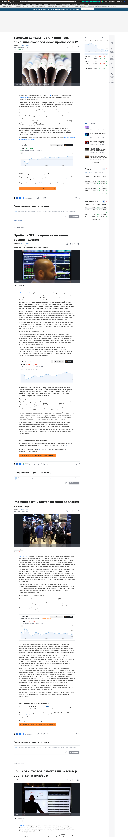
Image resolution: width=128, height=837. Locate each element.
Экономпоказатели (65, 6)
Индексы (93, 37)
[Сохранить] (71, 46)
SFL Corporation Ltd (25, 293)
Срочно (22, 6)
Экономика (49, 6)
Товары (98, 37)
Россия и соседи (56, 6)
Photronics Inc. (23, 556)
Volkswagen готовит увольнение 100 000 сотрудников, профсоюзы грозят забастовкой (98, 149)
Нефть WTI (87, 56)
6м (29, 153)
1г (31, 153)
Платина (87, 63)
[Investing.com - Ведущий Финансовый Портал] (8, 1)
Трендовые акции (90, 201)
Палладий (87, 65)
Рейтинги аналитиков (102, 6)
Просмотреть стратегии (45, 618)
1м (26, 153)
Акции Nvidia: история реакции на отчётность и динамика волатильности (97, 135)
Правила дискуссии (18, 220)
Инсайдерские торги (92, 6)
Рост (96, 172)
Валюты (87, 37)
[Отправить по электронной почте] (42, 198)
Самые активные (89, 172)
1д (21, 153)
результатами (23, 97)
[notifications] (122, 1)
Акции (103, 37)
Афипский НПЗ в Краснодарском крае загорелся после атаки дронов (98, 157)
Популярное (17, 6)
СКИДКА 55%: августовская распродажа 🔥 (92, 1)
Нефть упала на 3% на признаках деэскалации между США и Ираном (98, 142)
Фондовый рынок (42, 6)
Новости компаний (83, 6)
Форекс (27, 6)
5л (33, 153)
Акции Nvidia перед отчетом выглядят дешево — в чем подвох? (98, 127)
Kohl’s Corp (22, 826)
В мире (76, 6)
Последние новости (7, 6)
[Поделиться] (67, 46)
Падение (101, 172)
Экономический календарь (64, 4)
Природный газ (88, 68)
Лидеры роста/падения (92, 169)
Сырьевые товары (34, 6)
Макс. (37, 153)
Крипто (72, 6)
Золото (87, 58)
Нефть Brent (88, 54)
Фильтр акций (75, 4)
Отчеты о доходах (112, 6)
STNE (49, 95)
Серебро (87, 61)
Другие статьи (95, 162)
